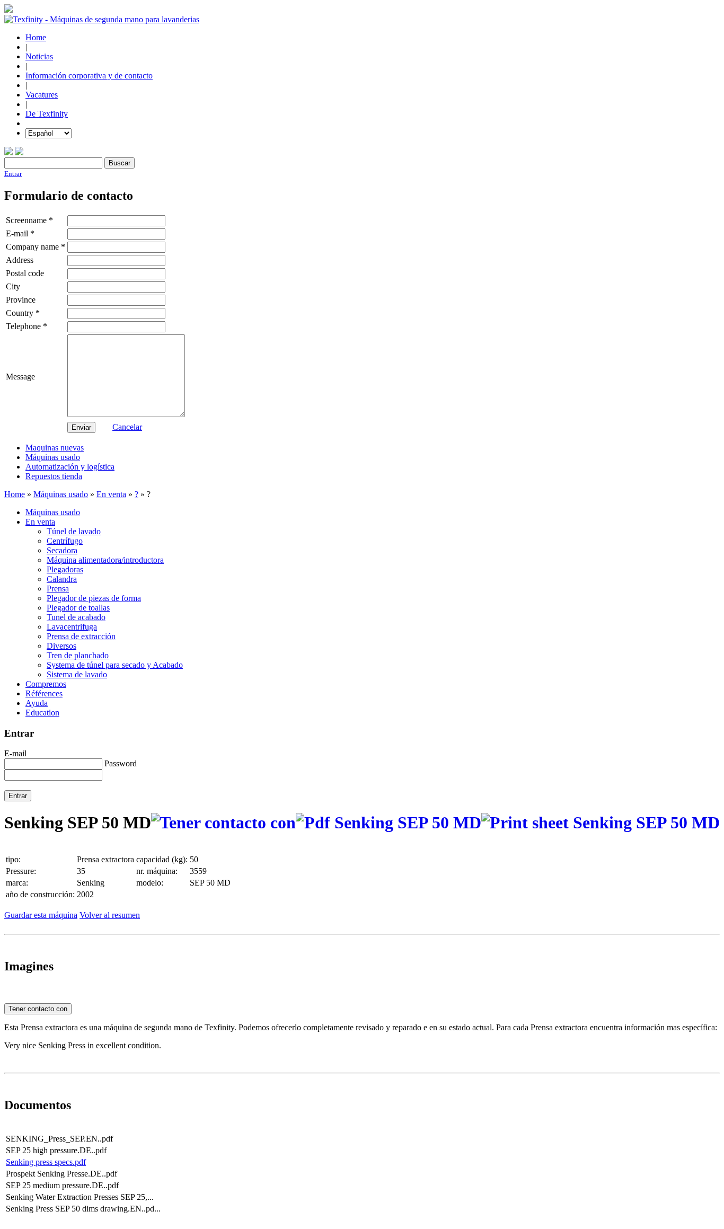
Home (35, 37)
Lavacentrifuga (72, 626)
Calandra (62, 578)
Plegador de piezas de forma (94, 598)
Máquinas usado (52, 457)
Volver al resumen (110, 914)
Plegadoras (65, 569)
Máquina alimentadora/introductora (105, 559)
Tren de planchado (78, 655)
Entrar (13, 174)
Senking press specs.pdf (46, 1161)
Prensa (58, 588)
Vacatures (41, 94)
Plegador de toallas (78, 607)
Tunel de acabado (76, 617)
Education (42, 712)
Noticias (39, 56)
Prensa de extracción (81, 636)
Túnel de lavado (74, 531)
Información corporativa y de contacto (89, 75)
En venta (111, 494)
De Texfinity (46, 113)
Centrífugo (65, 540)
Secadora (62, 550)
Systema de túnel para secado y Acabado (115, 664)
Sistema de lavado (77, 674)
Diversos (61, 645)
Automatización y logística (69, 466)
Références (44, 693)
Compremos (45, 683)
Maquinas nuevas (54, 447)
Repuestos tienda (53, 476)
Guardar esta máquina (40, 914)
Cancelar (127, 426)
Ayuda (36, 703)
